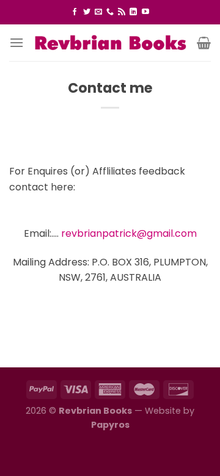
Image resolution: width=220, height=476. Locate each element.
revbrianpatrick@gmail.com (129, 233)
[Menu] (16, 42)
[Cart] (204, 42)
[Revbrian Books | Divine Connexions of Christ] (110, 42)
